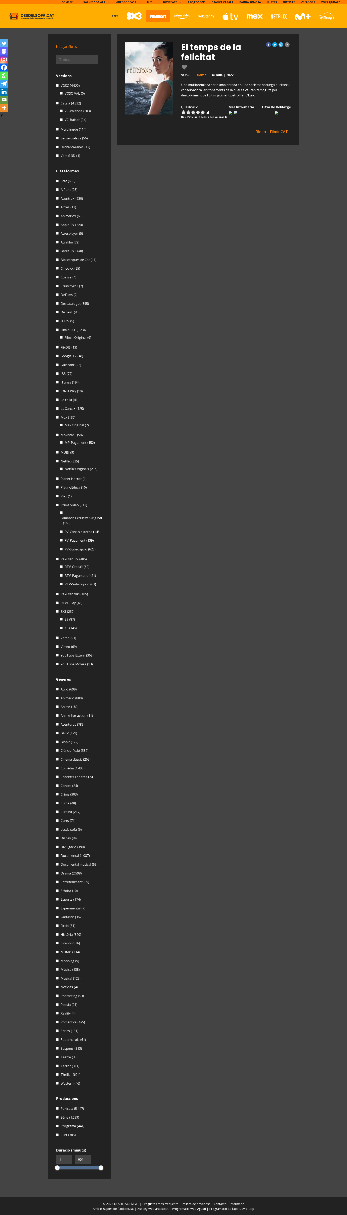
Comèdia (73, 768)
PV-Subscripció (80, 549)
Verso (68, 638)
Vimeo (69, 646)
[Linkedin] (4, 92)
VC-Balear (75, 120)
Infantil (70, 943)
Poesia (69, 1004)
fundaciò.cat (126, 1209)
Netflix (70, 461)
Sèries (69, 1031)
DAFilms (69, 294)
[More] (4, 108)
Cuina (68, 803)
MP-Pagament (80, 442)
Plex (66, 496)
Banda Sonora (250, 2)
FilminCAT (74, 330)
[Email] (4, 100)
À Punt (69, 189)
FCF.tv (67, 321)
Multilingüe (73, 129)
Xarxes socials (94, 2)
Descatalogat (75, 303)
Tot (115, 16)
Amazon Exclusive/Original (82, 520)
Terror (70, 1066)
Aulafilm (70, 242)
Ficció (68, 926)
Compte (67, 2)
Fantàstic (72, 917)
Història (71, 934)
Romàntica (73, 1022)
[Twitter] (4, 43)
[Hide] (1, 115)
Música (70, 969)
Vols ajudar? (330, 2)
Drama (201, 75)
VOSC (70, 85)
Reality (68, 1013)
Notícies (289, 2)
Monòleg (70, 961)
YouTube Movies (77, 664)
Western (70, 1083)
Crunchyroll (72, 286)
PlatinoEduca (74, 487)
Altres (68, 207)
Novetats (170, 2)
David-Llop (246, 1209)
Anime (70, 707)
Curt (68, 1135)
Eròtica (69, 891)
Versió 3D (70, 155)
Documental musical (79, 864)
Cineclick (70, 268)
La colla (70, 400)
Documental (75, 855)
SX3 (68, 611)
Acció (69, 689)
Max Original (77, 425)
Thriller (70, 1074)
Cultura (70, 812)
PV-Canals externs (83, 532)
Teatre (69, 1057)
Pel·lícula (72, 1108)
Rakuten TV (74, 559)
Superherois (73, 1039)
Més (149, 2)
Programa (72, 1126)
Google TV (72, 356)
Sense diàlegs (74, 138)
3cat (68, 181)
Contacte (220, 1204)
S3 (70, 619)
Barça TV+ (72, 251)
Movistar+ (73, 435)
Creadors (308, 2)
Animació (72, 698)
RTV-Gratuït (77, 567)
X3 (71, 628)
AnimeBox (72, 216)
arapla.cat (161, 1209)
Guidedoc (71, 365)
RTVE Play (71, 603)
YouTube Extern (77, 655)
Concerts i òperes (78, 777)
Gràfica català (222, 2)
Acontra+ (72, 198)
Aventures (73, 724)
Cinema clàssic (76, 759)
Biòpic (69, 742)
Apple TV (72, 225)
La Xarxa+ (72, 408)
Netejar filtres (66, 46)
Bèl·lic (69, 733)
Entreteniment (75, 882)
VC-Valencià (78, 111)
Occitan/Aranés (75, 147)
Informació (237, 1204)
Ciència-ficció (74, 750)
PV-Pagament (79, 540)
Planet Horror (74, 479)
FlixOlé (69, 347)
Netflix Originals (81, 469)
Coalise (68, 277)
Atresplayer (72, 233)
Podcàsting (72, 996)
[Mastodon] (4, 51)
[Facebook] (4, 67)
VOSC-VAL (75, 93)
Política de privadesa (196, 1204)
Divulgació (73, 847)
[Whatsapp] (4, 76)
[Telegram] (4, 84)
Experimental (73, 908)
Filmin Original (78, 337)
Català (71, 103)
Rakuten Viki (74, 594)
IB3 (66, 373)
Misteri (70, 952)
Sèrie (70, 1117)
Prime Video (74, 505)
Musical (71, 978)
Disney (69, 838)
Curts (68, 820)
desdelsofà (71, 829)
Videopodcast (126, 2)
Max (68, 417)
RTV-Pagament (80, 575)
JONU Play (72, 391)
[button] (268, 44)
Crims (69, 794)
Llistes (272, 2)
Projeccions (196, 2)
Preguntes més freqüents (160, 1204)
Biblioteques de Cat (78, 260)
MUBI (67, 452)
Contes (69, 785)
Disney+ (70, 312)
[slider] (57, 1167)
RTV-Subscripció (80, 584)
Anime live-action (77, 715)
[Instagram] (4, 59)
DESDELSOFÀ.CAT (126, 1204)
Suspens (71, 1048)
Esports (71, 899)
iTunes (70, 382)
